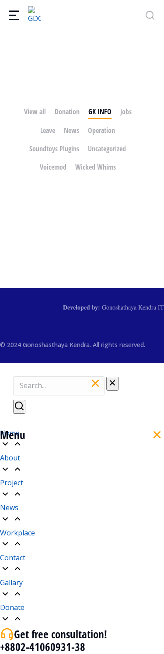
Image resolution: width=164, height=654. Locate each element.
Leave (47, 130)
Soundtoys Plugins (54, 148)
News (71, 130)
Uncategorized (107, 148)
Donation (67, 111)
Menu (12, 434)
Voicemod (53, 167)
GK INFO (100, 111)
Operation (101, 130)
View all (35, 111)
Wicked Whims (95, 167)
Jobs (126, 111)
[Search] (19, 407)
